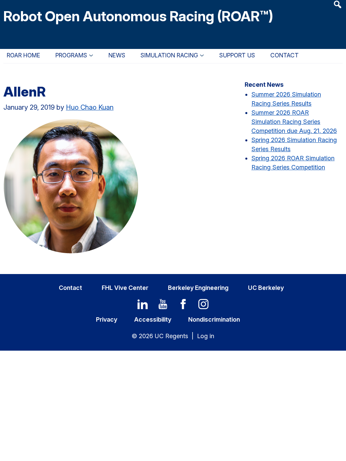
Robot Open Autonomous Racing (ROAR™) (138, 16)
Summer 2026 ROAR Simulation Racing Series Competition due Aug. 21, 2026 (294, 121)
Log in (205, 336)
